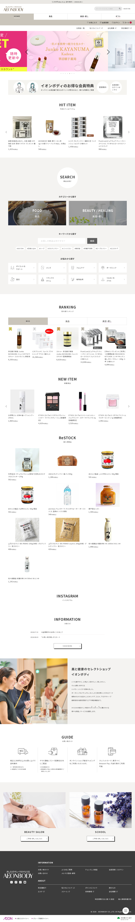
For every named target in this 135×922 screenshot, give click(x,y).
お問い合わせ (43, 873)
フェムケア (80, 267)
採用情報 (88, 891)
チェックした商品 (91, 869)
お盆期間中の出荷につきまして (52, 632)
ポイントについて (91, 888)
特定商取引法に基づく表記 (104, 899)
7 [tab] (74, 74)
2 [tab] (63, 74)
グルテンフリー (54, 248)
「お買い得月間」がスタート (50, 637)
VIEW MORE (67, 646)
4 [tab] (67, 74)
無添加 (78, 248)
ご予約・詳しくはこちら (34, 839)
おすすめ (127, 9)
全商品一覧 (80, 28)
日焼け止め (32, 248)
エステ (40, 891)
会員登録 (105, 22)
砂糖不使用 (88, 248)
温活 (18, 279)
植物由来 (80, 279)
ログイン (117, 22)
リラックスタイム (50, 279)
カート (128, 22)
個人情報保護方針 (125, 899)
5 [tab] (70, 74)
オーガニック (111, 267)
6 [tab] (72, 74)
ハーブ (42, 248)
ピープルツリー (102, 248)
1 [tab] (61, 74)
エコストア (114, 248)
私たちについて (95, 28)
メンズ (48, 267)
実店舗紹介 (125, 28)
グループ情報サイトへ (41, 918)
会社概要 (111, 28)
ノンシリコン (67, 248)
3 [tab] (65, 74)
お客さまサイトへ (23, 918)
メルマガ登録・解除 (68, 873)
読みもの (112, 888)
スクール (65, 891)
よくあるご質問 (67, 869)
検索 (92, 240)
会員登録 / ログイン (116, 869)
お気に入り (93, 22)
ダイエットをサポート (20, 267)
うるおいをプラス (111, 279)
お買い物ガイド (43, 869)
